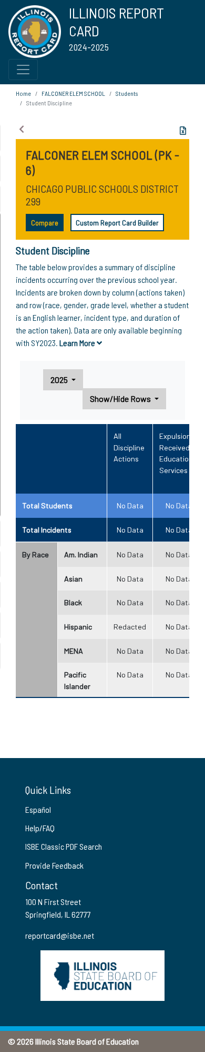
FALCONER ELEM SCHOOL (73, 93)
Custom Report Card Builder (117, 222)
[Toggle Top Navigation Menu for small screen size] (23, 69)
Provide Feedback (54, 865)
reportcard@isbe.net (59, 935)
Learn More (78, 343)
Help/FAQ (40, 828)
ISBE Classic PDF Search (63, 846)
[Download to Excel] (183, 130)
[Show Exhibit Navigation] (21, 129)
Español (38, 809)
